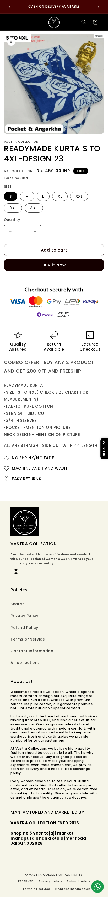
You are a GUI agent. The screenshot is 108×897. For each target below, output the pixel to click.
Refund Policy (24, 627)
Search (17, 603)
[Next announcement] (98, 6)
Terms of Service (27, 639)
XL (60, 196)
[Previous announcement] (9, 6)
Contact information (72, 889)
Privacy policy (50, 881)
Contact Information (31, 651)
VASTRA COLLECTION (46, 875)
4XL (33, 208)
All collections (25, 662)
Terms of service (36, 889)
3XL (13, 208)
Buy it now (54, 265)
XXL (79, 196)
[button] (10, 22)
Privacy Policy (24, 615)
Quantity (12, 219)
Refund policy (78, 881)
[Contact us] (97, 886)
